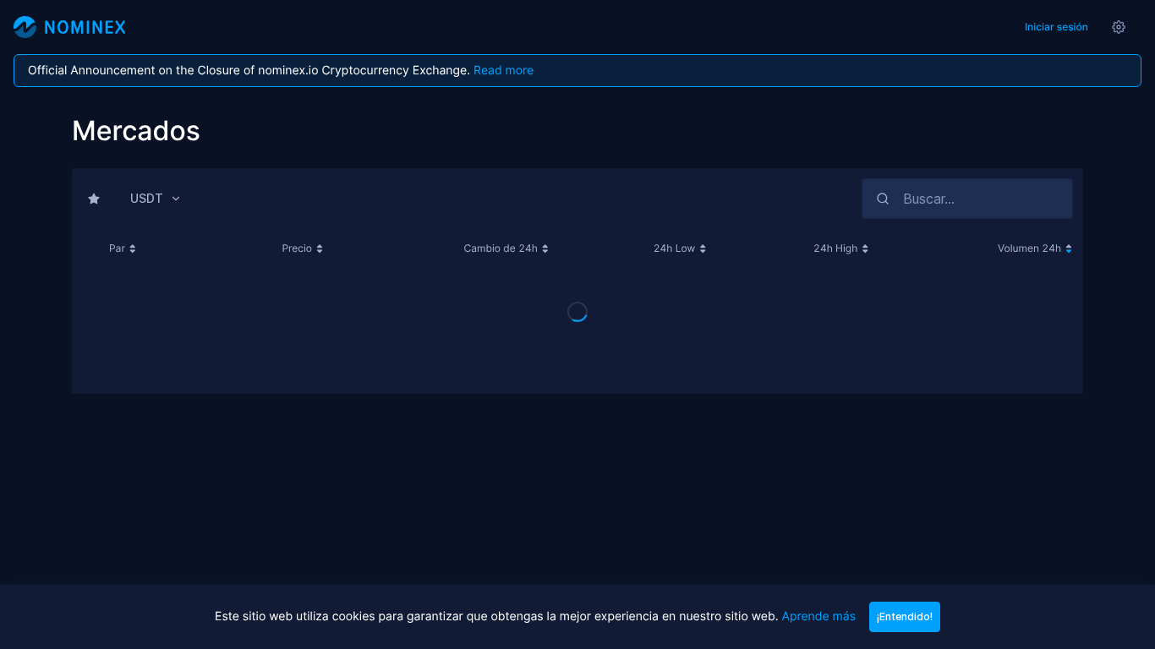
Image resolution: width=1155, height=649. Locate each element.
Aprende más (818, 616)
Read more (503, 70)
